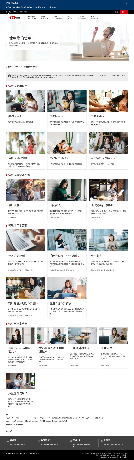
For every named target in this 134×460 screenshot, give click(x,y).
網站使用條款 (18, 453)
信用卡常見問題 (41, 77)
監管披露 (32, 453)
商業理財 (15, 12)
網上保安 (26, 453)
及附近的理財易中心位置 (49, 444)
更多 (37, 453)
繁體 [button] (117, 12)
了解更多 (52, 7)
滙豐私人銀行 (23, 12)
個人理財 (8, 12)
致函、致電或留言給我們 (17, 444)
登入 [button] (123, 12)
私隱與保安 (9, 453)
